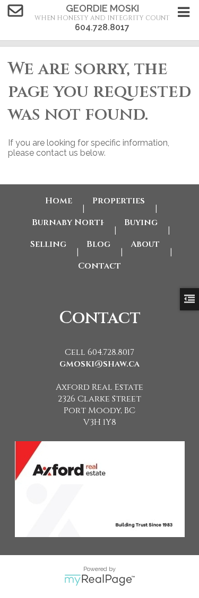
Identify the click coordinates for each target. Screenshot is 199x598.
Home (58, 201)
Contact (99, 266)
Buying (141, 222)
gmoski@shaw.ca (99, 364)
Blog (98, 244)
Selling (48, 244)
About (145, 244)
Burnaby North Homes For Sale (68, 222)
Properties (118, 201)
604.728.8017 (102, 27)
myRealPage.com (99, 580)
